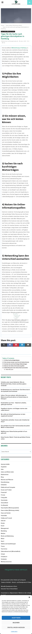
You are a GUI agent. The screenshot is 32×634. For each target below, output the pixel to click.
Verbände (4, 559)
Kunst (2, 525)
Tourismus (4, 549)
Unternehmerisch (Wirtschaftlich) (10, 551)
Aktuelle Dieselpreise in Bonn (9, 586)
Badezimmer (5, 474)
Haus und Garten (6, 513)
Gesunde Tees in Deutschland (9, 588)
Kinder (3, 523)
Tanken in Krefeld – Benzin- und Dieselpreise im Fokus (16, 582)
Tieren (3, 546)
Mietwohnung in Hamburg (19, 48)
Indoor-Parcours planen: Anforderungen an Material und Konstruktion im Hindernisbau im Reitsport (14, 397)
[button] (29, 597)
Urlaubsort (4, 556)
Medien (3, 533)
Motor (2, 538)
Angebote (3, 466)
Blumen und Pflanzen (7, 479)
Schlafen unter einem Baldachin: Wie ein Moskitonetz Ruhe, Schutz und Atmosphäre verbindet (13, 383)
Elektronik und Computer (8, 487)
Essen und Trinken (6, 490)
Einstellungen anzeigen (16, 627)
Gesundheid (4, 502)
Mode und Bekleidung (7, 536)
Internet (3, 520)
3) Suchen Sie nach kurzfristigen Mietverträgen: (15, 364)
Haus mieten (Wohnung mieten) (8, 31)
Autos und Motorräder (7, 472)
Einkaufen (4, 484)
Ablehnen (16, 622)
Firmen (3, 495)
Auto (2, 469)
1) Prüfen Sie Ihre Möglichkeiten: (11, 360)
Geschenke (4, 500)
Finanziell (4, 492)
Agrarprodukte (5, 464)
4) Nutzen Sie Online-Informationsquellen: (14, 366)
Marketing (4, 531)
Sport (2, 541)
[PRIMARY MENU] (2, 2)
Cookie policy (14, 631)
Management (5, 528)
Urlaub (3, 554)
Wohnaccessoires (6, 561)
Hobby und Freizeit (6, 518)
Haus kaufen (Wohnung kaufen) (10, 508)
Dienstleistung (5, 482)
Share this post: (9, 369)
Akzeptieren (16, 618)
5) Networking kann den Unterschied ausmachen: (15, 367)
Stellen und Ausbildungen (8, 543)
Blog (2, 477)
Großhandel (4, 505)
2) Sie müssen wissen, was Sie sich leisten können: (16, 362)
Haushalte (4, 515)
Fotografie (4, 497)
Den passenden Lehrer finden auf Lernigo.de (13, 580)
